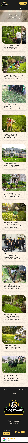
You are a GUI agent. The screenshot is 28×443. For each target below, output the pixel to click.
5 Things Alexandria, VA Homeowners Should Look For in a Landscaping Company (12, 194)
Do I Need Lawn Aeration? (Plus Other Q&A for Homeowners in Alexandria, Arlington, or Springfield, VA (11, 377)
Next (14, 393)
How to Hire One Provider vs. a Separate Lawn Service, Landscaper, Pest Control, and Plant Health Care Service (12, 225)
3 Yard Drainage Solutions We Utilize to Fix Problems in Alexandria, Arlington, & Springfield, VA (14, 286)
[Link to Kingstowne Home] (4, 3)
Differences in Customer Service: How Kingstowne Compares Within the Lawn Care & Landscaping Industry (12, 256)
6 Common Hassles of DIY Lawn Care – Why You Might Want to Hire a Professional (11, 165)
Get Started (23, 3)
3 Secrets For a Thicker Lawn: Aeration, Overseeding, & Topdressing (12, 106)
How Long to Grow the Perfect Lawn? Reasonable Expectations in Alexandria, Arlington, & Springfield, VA (11, 317)
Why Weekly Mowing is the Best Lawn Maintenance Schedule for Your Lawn (11, 47)
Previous (6, 390)
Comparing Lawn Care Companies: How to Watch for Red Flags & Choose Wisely (12, 347)
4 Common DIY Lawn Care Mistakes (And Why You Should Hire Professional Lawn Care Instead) (14, 76)
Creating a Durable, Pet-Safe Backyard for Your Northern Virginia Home (10, 135)
